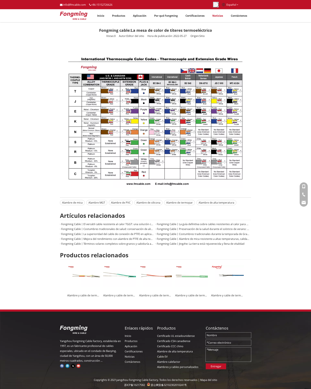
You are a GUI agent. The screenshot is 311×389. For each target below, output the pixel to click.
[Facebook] (62, 365)
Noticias (130, 356)
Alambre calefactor (168, 362)
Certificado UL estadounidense (176, 336)
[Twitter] (73, 365)
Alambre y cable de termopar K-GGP (83, 295)
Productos (131, 341)
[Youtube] (78, 365)
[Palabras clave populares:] (216, 4)
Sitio (202, 36)
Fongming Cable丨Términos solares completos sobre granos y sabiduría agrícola (107, 244)
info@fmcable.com (74, 4)
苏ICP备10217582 (134, 385)
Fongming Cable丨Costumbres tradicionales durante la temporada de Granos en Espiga (203, 234)
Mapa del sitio (208, 380)
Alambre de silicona (148, 202)
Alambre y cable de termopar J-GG (227, 295)
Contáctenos (132, 362)
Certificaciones (134, 351)
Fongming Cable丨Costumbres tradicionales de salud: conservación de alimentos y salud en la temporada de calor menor (107, 229)
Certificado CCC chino (170, 346)
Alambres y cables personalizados (177, 367)
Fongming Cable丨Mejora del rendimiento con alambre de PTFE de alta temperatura (107, 239)
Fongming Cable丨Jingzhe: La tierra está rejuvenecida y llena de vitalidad (200, 244)
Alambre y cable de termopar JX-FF (155, 295)
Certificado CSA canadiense (173, 341)
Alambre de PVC (121, 202)
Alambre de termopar (179, 202)
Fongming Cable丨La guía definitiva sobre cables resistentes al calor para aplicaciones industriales (203, 224)
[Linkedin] (67, 365)
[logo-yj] (73, 329)
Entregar (216, 366)
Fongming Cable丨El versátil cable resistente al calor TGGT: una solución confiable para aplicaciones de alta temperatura (107, 224)
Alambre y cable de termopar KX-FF (119, 295)
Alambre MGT (96, 202)
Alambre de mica (72, 202)
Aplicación (131, 346)
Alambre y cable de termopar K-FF (191, 295)
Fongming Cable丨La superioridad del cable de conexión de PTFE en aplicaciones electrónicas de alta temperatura (107, 234)
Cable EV (162, 356)
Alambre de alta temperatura (216, 202)
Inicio (128, 336)
